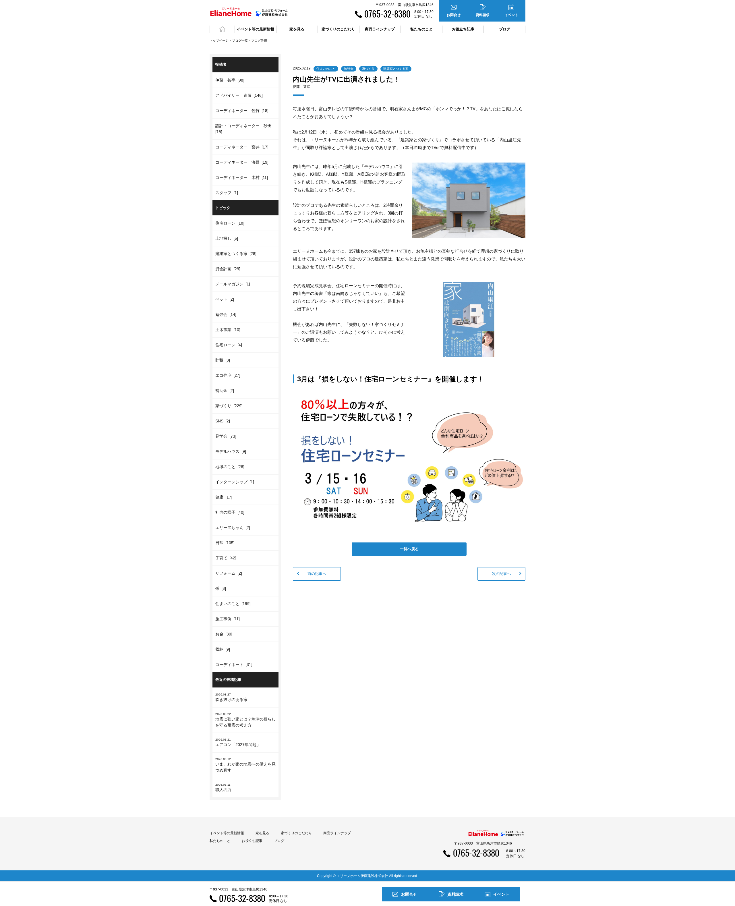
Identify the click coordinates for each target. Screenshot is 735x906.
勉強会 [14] (225, 314)
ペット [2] (224, 299)
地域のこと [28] (229, 466)
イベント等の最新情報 (227, 833)
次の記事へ (501, 573)
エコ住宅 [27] (227, 375)
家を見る (262, 833)
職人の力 (223, 787)
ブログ (504, 29)
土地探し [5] (226, 238)
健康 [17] (223, 497)
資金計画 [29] (227, 268)
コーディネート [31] (233, 664)
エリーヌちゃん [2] (232, 527)
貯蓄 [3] (222, 360)
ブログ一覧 (240, 40)
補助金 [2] (224, 390)
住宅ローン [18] (229, 223)
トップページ (219, 40)
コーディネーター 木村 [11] (241, 177)
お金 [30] (223, 634)
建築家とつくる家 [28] (235, 253)
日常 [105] (225, 542)
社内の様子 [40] (229, 512)
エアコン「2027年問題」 (238, 742)
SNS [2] (222, 421)
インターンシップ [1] (234, 482)
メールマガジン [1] (232, 284)
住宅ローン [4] (228, 345)
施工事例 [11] (227, 619)
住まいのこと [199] (233, 603)
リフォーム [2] (228, 573)
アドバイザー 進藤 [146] (239, 95)
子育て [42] (225, 558)
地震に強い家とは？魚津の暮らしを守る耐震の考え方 (245, 719)
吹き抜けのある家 (231, 697)
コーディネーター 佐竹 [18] (241, 110)
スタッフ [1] (226, 192)
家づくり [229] (229, 405)
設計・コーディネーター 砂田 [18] (244, 128)
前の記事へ (316, 573)
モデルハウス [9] (230, 451)
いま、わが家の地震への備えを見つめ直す (245, 765)
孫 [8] (220, 588)
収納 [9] (222, 649)
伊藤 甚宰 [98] (229, 80)
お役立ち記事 (463, 29)
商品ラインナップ (337, 833)
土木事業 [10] (227, 329)
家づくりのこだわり (296, 833)
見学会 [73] (225, 436)
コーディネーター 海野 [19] (241, 162)
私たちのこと (220, 841)
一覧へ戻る (409, 549)
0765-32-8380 (387, 13)
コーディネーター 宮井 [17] (241, 147)
